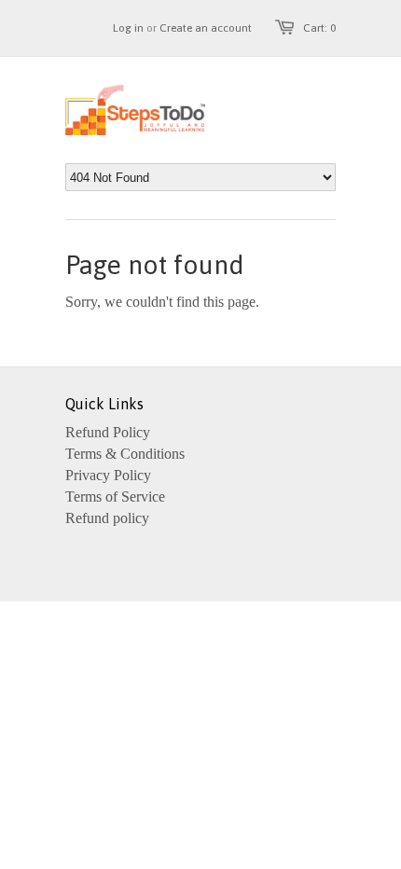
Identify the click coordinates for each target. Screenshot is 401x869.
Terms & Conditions (125, 454)
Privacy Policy (108, 475)
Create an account (205, 27)
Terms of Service (115, 496)
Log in (128, 27)
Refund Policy (107, 432)
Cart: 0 (319, 27)
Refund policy (107, 518)
